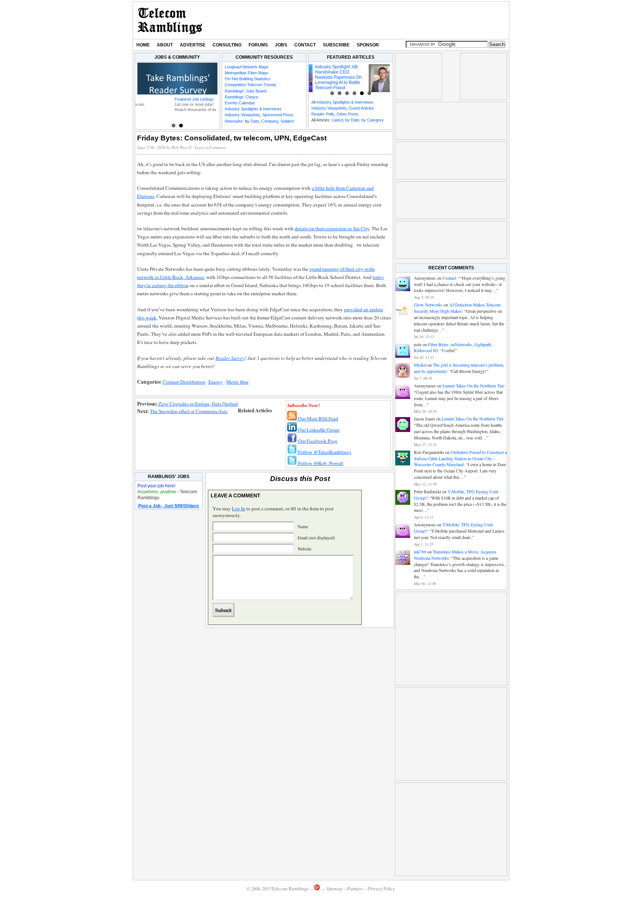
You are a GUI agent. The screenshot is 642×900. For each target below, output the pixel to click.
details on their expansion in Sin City (332, 228)
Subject (287, 121)
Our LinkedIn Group (318, 429)
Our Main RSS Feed (317, 418)
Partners (355, 889)
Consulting (227, 45)
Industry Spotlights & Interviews (253, 109)
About (165, 45)
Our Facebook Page (317, 441)
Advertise (192, 45)
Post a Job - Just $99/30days (168, 506)
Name (303, 526)
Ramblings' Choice (241, 97)
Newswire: (234, 121)
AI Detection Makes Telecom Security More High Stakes (457, 308)
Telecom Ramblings (170, 20)
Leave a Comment (210, 147)
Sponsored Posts (278, 115)
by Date (352, 120)
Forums (258, 45)
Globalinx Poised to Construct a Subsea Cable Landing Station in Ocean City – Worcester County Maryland (460, 458)
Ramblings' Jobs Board (245, 91)
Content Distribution (184, 381)
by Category (372, 120)
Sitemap (334, 889)
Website (304, 549)
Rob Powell (181, 147)
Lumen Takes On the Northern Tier (473, 386)
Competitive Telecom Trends (250, 84)
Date (254, 121)
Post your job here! (156, 485)
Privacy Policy (381, 889)
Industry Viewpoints (242, 115)
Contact (305, 45)
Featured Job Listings (158, 99)
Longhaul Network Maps (247, 67)
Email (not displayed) (316, 537)
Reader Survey (230, 358)
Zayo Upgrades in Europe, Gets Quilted (198, 403)
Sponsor (368, 45)
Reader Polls (322, 114)
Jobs (281, 45)
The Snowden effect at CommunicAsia (188, 411)
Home (143, 45)
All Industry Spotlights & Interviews (342, 102)
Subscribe (336, 45)
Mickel (420, 365)
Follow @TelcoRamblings (324, 452)
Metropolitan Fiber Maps (246, 73)
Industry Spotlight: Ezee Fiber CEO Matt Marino (364, 69)
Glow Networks (428, 305)
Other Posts (348, 114)
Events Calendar (240, 103)
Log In (238, 508)
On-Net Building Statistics (247, 79)
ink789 (420, 552)
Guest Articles (361, 108)
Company (269, 121)
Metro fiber (237, 381)
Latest (337, 120)
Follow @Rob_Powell (320, 463)
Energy (215, 381)
